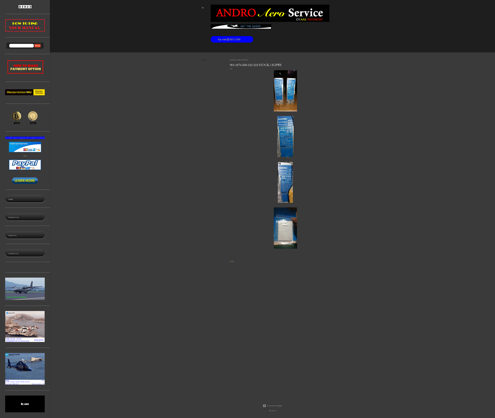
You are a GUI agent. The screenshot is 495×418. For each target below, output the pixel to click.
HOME (10, 199)
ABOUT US (12, 236)
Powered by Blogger (274, 406)
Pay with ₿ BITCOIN (230, 39)
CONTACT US (13, 254)
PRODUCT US (13, 217)
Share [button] (204, 60)
